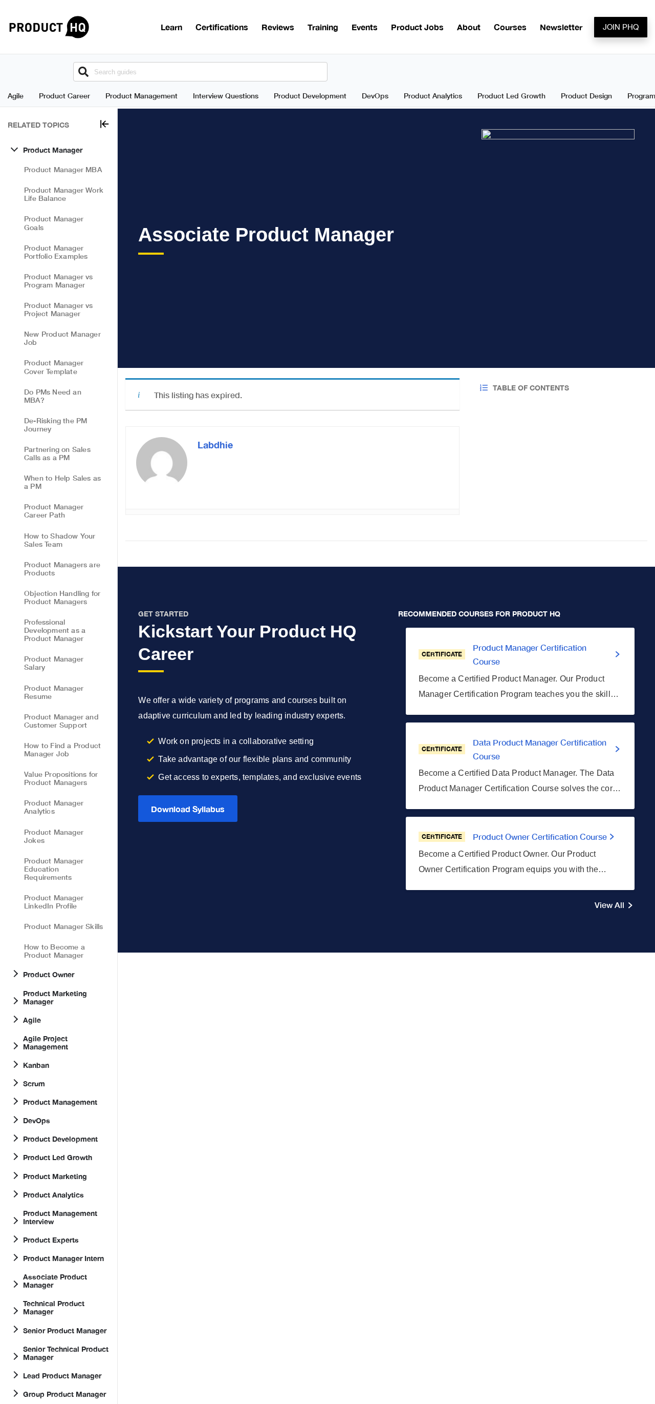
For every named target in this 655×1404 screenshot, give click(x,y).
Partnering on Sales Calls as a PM (57, 453)
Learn (171, 27)
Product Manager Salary (53, 662)
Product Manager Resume (53, 691)
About (469, 27)
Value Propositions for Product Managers (61, 778)
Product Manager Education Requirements (53, 868)
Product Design (586, 95)
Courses (510, 27)
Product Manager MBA (63, 169)
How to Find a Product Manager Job (62, 749)
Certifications (221, 27)
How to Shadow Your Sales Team (60, 539)
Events (365, 27)
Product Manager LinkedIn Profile (53, 901)
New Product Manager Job (62, 337)
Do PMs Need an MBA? (52, 395)
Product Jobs (417, 27)
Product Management (141, 95)
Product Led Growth (511, 95)
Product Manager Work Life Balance (63, 193)
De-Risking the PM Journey (55, 424)
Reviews (277, 27)
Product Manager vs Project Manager (58, 309)
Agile (16, 95)
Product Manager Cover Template (53, 366)
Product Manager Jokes (53, 835)
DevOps (375, 95)
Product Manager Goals (53, 222)
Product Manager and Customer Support (61, 720)
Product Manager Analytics (53, 806)
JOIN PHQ (621, 27)
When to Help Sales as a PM (62, 481)
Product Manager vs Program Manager (58, 280)
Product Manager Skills (63, 926)
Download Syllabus (188, 809)
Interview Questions (225, 95)
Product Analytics (433, 95)
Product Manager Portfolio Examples (56, 251)
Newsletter (561, 27)
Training (323, 27)
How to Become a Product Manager (54, 950)
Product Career (64, 95)
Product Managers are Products (62, 568)
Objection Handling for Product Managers (62, 597)
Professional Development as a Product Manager (54, 630)
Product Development (310, 95)
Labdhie (215, 444)
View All (609, 905)
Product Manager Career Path (53, 510)
